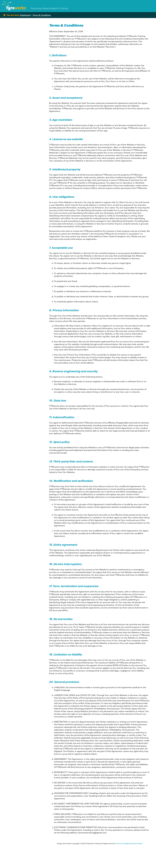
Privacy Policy (137, 844)
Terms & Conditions (42, 15)
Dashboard (25, 15)
